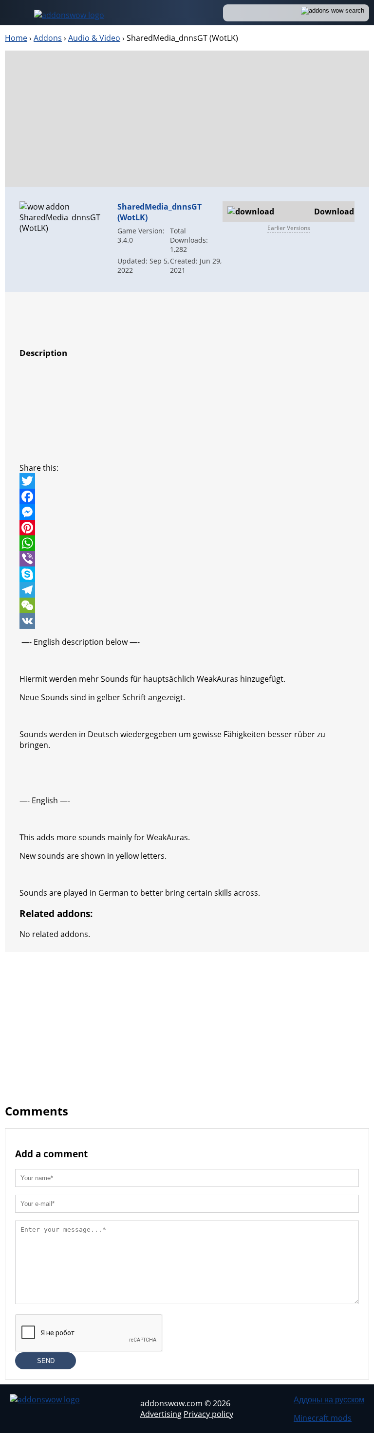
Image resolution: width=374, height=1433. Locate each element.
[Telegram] (187, 590)
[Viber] (187, 558)
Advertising (161, 1414)
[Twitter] (187, 481)
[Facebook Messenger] (187, 512)
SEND (46, 1360)
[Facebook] (187, 496)
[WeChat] (187, 605)
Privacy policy (208, 1414)
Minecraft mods (323, 1418)
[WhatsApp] (187, 543)
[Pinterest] (187, 527)
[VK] (187, 621)
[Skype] (187, 574)
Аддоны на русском (329, 1399)
